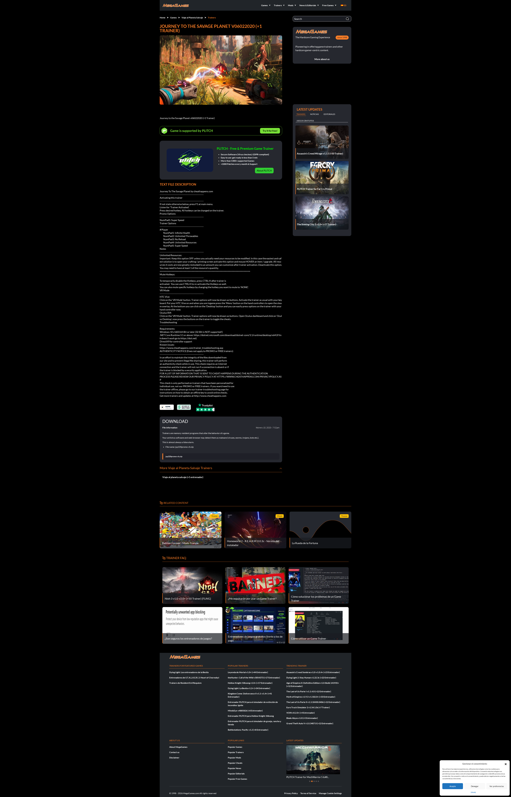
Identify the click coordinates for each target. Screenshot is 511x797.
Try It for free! (270, 130)
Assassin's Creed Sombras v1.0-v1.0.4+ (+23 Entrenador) (313, 672)
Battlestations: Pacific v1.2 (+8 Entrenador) (248, 729)
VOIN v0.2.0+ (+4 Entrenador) (300, 712)
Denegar (475, 786)
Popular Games (235, 747)
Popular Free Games (237, 779)
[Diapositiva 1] (309, 781)
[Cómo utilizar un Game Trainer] (319, 625)
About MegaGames (178, 747)
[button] (505, 763)
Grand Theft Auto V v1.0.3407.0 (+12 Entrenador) (309, 723)
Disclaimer (174, 757)
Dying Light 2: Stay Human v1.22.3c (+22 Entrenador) (311, 677)
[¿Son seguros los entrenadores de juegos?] (192, 625)
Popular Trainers (236, 752)
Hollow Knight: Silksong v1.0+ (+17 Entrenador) (250, 683)
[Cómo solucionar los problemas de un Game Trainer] (319, 585)
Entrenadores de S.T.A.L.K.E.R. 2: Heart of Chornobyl (194, 677)
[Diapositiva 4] (316, 781)
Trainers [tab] (300, 114)
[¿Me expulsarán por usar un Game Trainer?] (256, 585)
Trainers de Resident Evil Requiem (185, 683)
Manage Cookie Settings (330, 793)
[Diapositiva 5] (318, 781)
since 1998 (342, 37)
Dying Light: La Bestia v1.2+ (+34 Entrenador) (249, 688)
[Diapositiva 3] (314, 781)
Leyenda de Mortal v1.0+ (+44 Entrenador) (248, 672)
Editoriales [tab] (329, 114)
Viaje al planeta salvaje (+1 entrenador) (182, 477)
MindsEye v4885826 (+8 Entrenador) (245, 710)
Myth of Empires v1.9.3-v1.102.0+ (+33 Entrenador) (310, 696)
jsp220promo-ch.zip (174, 456)
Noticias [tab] (314, 114)
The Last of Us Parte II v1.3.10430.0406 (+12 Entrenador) (313, 702)
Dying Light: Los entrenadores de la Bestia (189, 672)
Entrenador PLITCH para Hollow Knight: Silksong (251, 716)
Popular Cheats (235, 763)
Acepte (453, 786)
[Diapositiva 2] (312, 781)
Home (162, 17)
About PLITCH (264, 170)
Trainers (212, 17)
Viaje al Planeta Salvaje (192, 17)
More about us (322, 59)
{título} (473, 792)
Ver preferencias (496, 786)
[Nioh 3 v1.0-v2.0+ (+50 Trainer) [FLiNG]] (192, 585)
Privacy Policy (291, 793)
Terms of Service (308, 793)
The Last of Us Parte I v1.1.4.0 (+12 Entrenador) (308, 691)
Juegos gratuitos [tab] (305, 121)
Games (173, 17)
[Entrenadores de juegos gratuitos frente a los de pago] (256, 625)
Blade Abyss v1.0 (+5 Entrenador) (302, 718)
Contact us (174, 752)
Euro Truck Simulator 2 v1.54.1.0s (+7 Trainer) (308, 707)
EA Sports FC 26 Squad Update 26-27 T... (307, 777)
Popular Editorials (236, 773)
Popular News (234, 768)
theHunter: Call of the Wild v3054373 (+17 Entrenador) (254, 677)
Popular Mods (234, 757)
